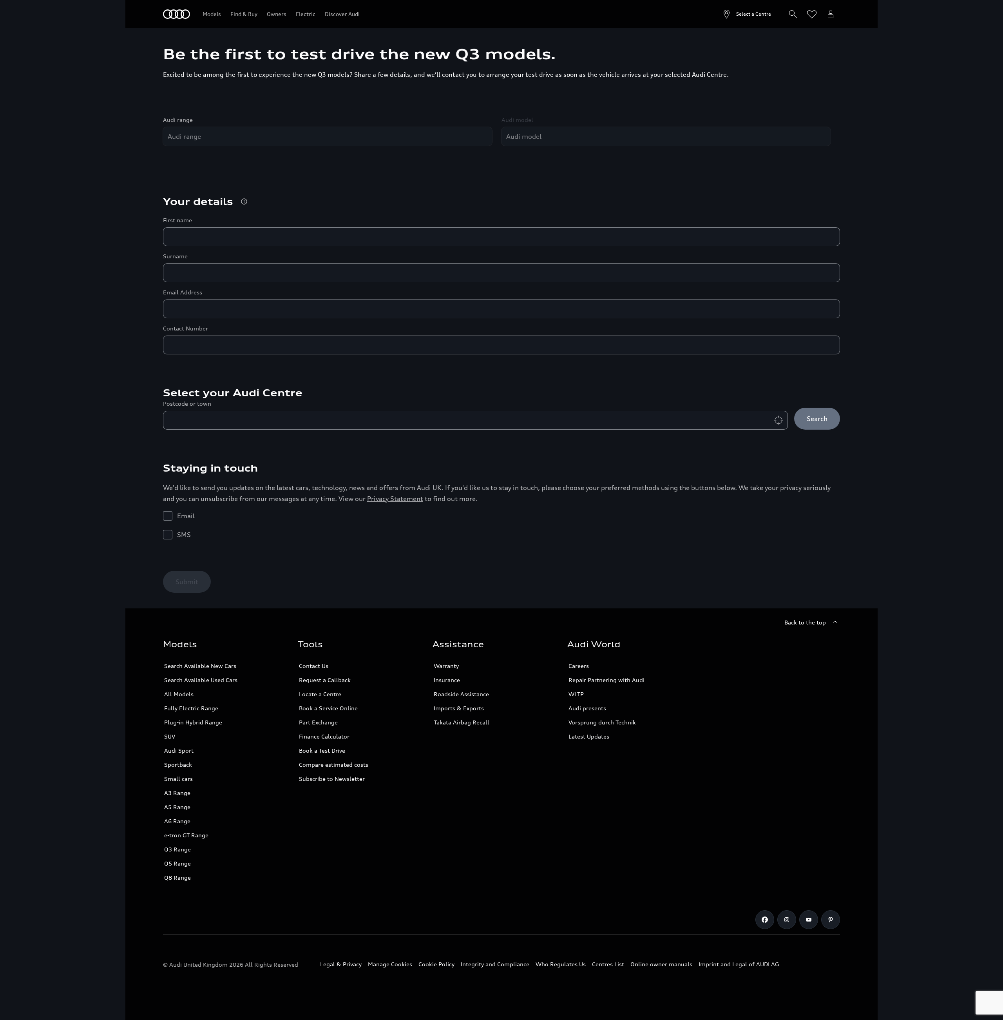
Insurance (447, 680)
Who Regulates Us (561, 964)
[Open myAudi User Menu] (830, 14)
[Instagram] (786, 919)
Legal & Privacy (341, 964)
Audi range (178, 119)
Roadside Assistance (461, 694)
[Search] (793, 14)
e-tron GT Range (186, 835)
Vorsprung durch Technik (602, 722)
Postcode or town (187, 403)
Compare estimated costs (333, 764)
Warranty (446, 665)
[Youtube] (808, 919)
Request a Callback (325, 680)
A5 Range (177, 807)
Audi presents (587, 708)
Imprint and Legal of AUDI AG (739, 964)
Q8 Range (177, 877)
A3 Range (177, 793)
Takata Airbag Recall (461, 722)
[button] (244, 201)
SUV (169, 736)
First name (177, 220)
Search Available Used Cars (200, 680)
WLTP (576, 694)
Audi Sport (179, 750)
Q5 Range (177, 863)
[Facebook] (764, 919)
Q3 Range (177, 849)
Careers (578, 665)
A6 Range (177, 821)
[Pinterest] (830, 919)
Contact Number (185, 328)
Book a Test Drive (322, 750)
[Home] (176, 14)
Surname (175, 256)
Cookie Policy (436, 964)
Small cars (178, 778)
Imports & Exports (459, 708)
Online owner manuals (661, 964)
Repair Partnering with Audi (606, 680)
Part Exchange (318, 722)
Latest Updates (588, 736)
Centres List (608, 964)
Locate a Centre (320, 694)
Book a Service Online (328, 708)
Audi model (517, 119)
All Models (179, 694)
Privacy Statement (395, 499)
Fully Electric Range (191, 708)
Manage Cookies (390, 964)
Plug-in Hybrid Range (193, 722)
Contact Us (313, 665)
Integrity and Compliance (495, 964)
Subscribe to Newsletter (332, 778)
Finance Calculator (324, 736)
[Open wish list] (811, 14)
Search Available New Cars (200, 665)
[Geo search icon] (778, 420)
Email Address (182, 292)
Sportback (178, 764)
